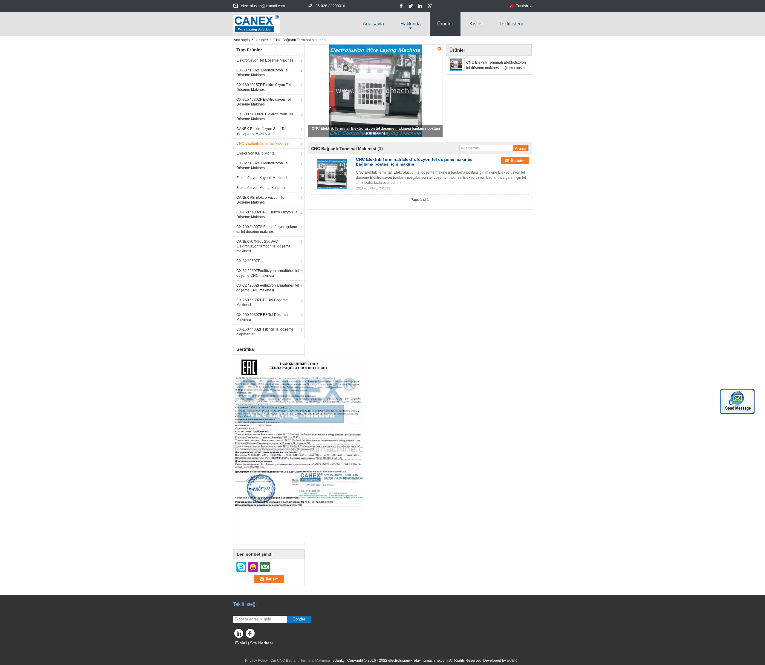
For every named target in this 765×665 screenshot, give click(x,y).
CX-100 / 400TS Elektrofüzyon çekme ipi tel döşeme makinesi (266, 229)
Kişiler (476, 23)
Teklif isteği (511, 23)
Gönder (299, 619)
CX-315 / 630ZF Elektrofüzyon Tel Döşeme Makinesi (263, 101)
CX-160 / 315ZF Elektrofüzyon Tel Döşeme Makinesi (263, 87)
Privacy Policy (256, 660)
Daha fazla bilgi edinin (382, 183)
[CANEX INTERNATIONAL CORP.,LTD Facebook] (251, 635)
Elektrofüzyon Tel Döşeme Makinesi (265, 60)
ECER (512, 660)
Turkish (522, 6)
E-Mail (241, 642)
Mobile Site (246, 650)
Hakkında (410, 23)
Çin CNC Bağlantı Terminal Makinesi (300, 660)
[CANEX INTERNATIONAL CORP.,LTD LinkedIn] (239, 635)
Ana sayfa (373, 23)
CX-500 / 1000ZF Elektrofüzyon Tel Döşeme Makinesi (264, 116)
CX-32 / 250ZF (248, 261)
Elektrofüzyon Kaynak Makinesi (261, 178)
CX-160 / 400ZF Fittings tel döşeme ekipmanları (264, 331)
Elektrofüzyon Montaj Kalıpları (260, 188)
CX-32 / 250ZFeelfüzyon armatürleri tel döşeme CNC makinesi (267, 273)
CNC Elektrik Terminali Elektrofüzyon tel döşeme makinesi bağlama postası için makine (496, 65)
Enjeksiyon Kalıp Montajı (256, 153)
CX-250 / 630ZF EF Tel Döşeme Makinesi (262, 302)
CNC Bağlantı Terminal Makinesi (262, 143)
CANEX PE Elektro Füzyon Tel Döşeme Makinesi (260, 199)
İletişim (518, 160)
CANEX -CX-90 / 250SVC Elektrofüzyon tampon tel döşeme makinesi (263, 246)
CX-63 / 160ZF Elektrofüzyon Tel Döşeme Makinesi (262, 72)
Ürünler (445, 23)
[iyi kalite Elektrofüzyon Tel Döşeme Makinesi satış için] (298, 449)
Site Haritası (261, 642)
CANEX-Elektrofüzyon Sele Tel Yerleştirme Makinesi (261, 131)
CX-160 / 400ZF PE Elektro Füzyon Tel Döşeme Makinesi (267, 214)
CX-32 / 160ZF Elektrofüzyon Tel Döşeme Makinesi (262, 165)
